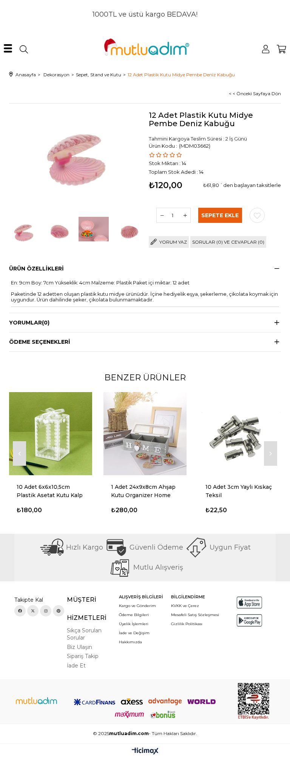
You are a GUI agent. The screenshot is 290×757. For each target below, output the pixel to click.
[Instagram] (45, 610)
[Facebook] (20, 610)
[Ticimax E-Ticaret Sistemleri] (145, 751)
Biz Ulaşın (79, 647)
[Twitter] (33, 610)
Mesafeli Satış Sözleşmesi (195, 614)
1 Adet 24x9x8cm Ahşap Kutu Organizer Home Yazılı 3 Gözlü (143, 491)
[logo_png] (36, 701)
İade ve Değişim (134, 632)
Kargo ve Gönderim (137, 605)
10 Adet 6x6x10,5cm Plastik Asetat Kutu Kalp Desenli (50, 491)
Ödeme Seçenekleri (39, 341)
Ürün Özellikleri (36, 268)
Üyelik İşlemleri (133, 623)
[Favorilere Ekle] (257, 215)
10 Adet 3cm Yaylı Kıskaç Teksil (238, 491)
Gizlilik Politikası (186, 623)
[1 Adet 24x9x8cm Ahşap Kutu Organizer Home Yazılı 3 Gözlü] (145, 433)
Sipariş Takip (83, 656)
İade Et (76, 665)
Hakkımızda (130, 642)
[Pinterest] (58, 610)
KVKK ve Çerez (185, 605)
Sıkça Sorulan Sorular (84, 634)
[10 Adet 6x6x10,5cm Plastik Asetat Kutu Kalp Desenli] (50, 433)
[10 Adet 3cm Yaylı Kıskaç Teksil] (239, 433)
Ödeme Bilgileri (134, 614)
